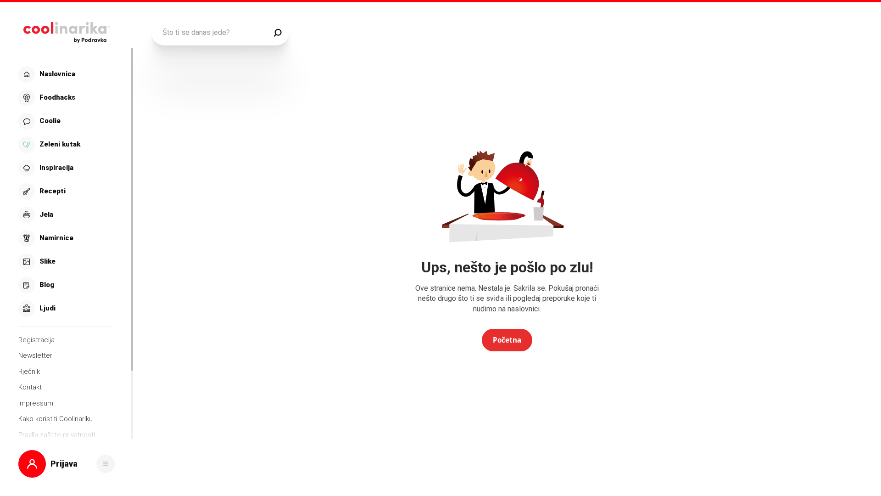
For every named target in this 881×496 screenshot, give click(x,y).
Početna (507, 339)
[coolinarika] (66, 30)
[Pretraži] (277, 32)
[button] (65, 191)
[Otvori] (105, 464)
